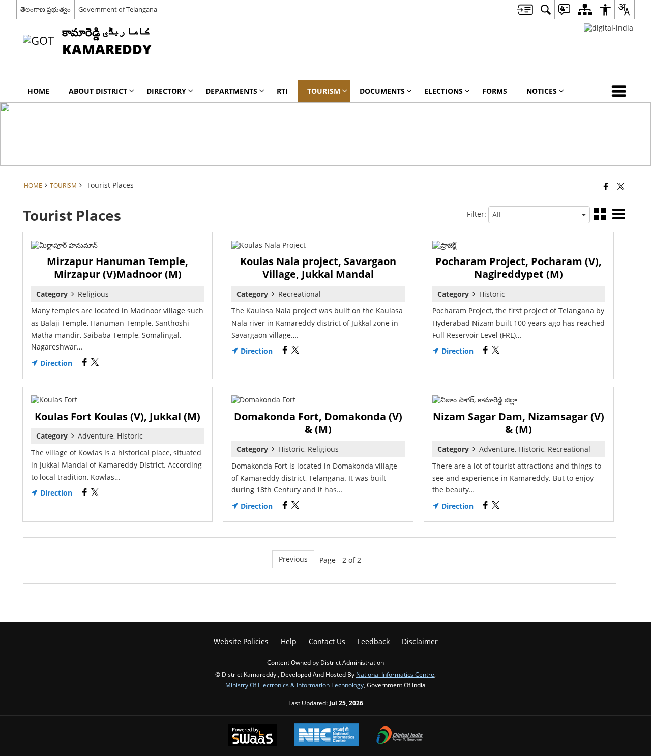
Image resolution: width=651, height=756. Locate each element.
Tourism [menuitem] (323, 91)
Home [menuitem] (38, 91)
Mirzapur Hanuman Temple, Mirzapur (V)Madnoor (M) (117, 268)
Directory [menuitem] (166, 91)
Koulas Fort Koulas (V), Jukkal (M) (117, 416)
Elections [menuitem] (443, 91)
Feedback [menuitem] (374, 641)
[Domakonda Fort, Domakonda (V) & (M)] (317, 399)
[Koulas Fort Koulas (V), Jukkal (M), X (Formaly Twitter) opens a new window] (95, 493)
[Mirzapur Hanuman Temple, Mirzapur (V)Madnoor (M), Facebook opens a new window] (84, 363)
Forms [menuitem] (494, 91)
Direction (55, 363)
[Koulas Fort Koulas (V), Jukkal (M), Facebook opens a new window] (84, 493)
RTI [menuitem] (282, 91)
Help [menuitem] (289, 641)
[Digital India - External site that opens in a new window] (608, 28)
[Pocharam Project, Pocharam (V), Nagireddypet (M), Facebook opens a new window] (485, 351)
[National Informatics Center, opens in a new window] (326, 736)
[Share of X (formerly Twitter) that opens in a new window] (620, 186)
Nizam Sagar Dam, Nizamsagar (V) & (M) (518, 423)
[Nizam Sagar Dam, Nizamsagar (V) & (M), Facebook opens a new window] (485, 506)
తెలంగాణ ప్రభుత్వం (45, 9)
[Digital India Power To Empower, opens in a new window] (400, 736)
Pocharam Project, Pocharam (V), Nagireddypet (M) (518, 268)
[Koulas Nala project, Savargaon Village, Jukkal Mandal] (317, 245)
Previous (293, 559)
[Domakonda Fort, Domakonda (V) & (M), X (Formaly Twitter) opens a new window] (295, 506)
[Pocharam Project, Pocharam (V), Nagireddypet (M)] (518, 245)
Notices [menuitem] (541, 91)
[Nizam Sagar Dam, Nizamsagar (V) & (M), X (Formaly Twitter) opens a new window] (495, 506)
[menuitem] (525, 9)
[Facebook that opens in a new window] (606, 186)
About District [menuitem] (98, 91)
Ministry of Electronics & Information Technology (294, 685)
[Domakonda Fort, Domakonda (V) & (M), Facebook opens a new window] (285, 506)
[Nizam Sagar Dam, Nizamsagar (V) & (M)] (518, 399)
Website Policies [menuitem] (241, 641)
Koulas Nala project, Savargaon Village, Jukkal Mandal (318, 268)
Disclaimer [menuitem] (420, 641)
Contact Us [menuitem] (327, 641)
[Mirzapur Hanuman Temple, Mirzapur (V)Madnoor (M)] (117, 245)
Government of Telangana (117, 9)
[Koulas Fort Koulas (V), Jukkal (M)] (117, 399)
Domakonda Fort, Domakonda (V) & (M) (318, 423)
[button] (621, 91)
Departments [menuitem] (231, 91)
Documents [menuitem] (382, 91)
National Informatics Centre (395, 674)
